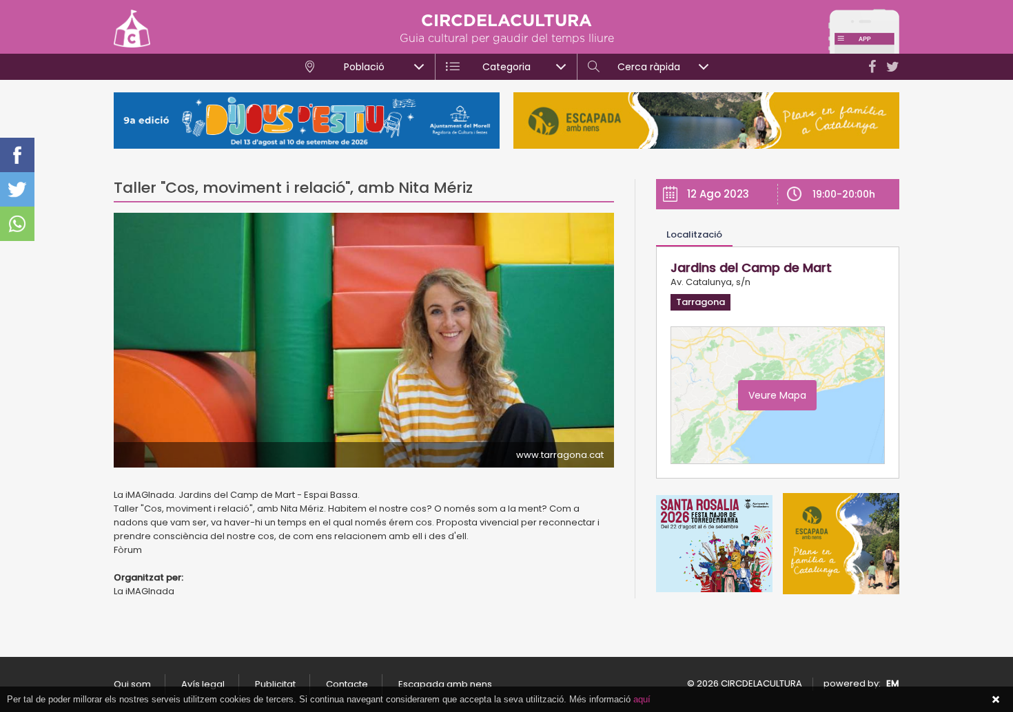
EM (892, 683)
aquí (642, 699)
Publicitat (275, 684)
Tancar (995, 699)
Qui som (132, 684)
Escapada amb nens (445, 684)
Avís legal (203, 684)
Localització (694, 234)
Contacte (347, 684)
